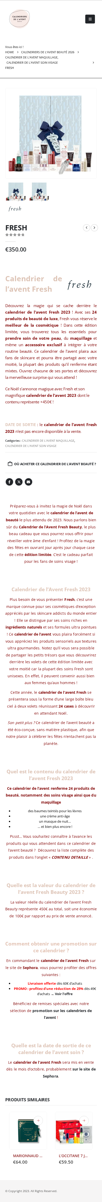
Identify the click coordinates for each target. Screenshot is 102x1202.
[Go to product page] (28, 1130)
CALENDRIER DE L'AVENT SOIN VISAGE (30, 446)
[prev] (86, 227)
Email (28, 482)
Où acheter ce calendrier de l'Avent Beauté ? (55, 464)
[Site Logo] (19, 19)
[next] (94, 227)
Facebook (9, 482)
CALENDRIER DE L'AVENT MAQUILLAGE (48, 440)
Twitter (19, 482)
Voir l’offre (64, 993)
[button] (90, 19)
